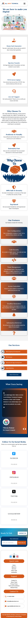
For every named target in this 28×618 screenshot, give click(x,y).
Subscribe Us (21, 547)
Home (14, 570)
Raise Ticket (14, 587)
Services (14, 573)
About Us (14, 571)
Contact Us (14, 585)
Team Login (14, 575)
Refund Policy (14, 592)
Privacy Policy (14, 588)
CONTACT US (22, 538)
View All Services (14, 374)
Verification (14, 577)
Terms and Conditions (14, 590)
